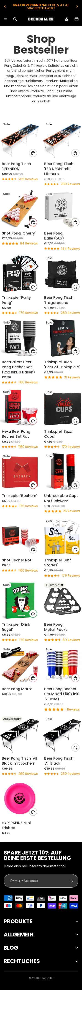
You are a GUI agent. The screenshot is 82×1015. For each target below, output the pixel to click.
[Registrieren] (71, 881)
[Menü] (5, 19)
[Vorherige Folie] (5, 7)
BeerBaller (46, 978)
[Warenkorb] (77, 19)
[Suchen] (15, 19)
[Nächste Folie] (77, 7)
